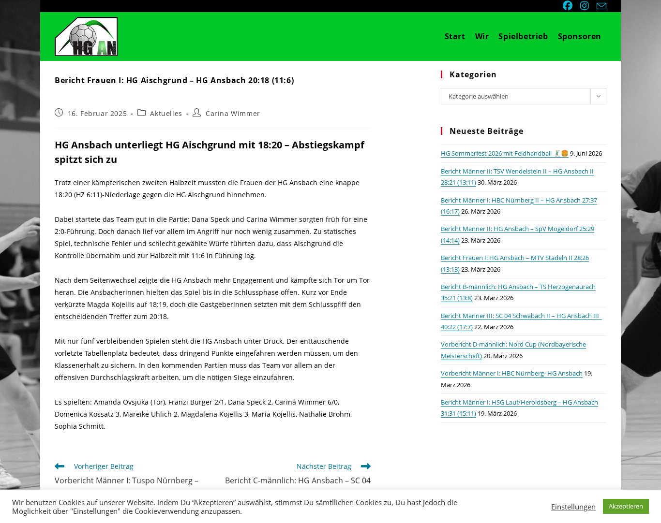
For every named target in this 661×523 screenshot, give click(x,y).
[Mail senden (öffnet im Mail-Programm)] (600, 6)
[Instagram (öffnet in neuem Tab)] (585, 6)
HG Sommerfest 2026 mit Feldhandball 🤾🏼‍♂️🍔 (505, 153)
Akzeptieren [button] (626, 506)
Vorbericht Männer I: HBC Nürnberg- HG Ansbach (512, 373)
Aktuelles (166, 113)
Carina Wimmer (233, 113)
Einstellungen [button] (573, 506)
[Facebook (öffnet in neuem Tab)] (568, 6)
